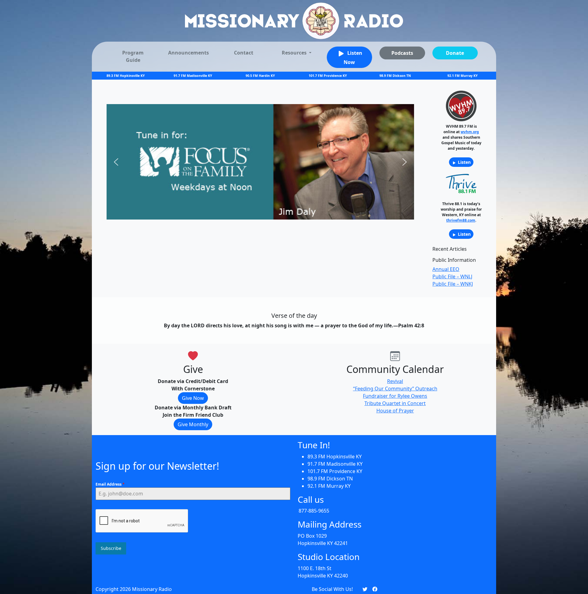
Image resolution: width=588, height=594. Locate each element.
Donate (455, 53)
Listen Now (353, 58)
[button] (116, 162)
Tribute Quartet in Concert (395, 403)
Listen (464, 162)
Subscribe (111, 548)
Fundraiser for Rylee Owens (395, 396)
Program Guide (133, 56)
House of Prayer (395, 410)
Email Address (110, 484)
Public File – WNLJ (452, 276)
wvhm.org (470, 131)
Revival (395, 381)
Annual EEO (445, 269)
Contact (243, 52)
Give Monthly (193, 424)
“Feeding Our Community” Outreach (395, 388)
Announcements (188, 52)
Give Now (193, 398)
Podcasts (402, 53)
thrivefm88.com (460, 220)
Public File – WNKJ (452, 283)
